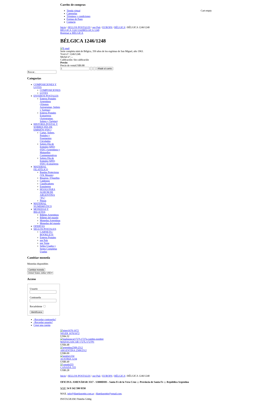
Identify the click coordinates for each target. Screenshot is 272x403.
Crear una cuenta (42, 325)
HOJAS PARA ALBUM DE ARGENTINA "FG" (47, 193)
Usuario (34, 288)
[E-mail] (64, 48)
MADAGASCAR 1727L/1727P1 (77, 342)
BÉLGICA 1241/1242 (71, 30)
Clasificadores (47, 183)
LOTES (44, 93)
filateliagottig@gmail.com (109, 393)
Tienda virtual (73, 10)
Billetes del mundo (49, 217)
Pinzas (43, 200)
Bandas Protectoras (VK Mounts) (49, 173)
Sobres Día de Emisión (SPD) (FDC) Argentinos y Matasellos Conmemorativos (50, 150)
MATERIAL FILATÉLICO (41, 168)
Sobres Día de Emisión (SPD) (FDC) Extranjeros (49, 161)
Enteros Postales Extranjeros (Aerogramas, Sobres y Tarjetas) (49, 117)
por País (96, 27)
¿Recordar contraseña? (45, 319)
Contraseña (35, 297)
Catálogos (45, 180)
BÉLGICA (119, 27)
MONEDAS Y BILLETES (41, 210)
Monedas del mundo (50, 223)
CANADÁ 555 (68, 367)
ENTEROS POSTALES (46, 95)
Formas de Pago (75, 19)
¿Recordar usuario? (43, 322)
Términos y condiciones (78, 16)
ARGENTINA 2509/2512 (73, 350)
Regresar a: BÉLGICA (71, 33)
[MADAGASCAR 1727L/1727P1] (82, 339)
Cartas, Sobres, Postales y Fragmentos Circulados (47, 136)
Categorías (72, 13)
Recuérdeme (36, 306)
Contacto (71, 22)
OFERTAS (39, 226)
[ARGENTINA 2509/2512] (71, 347)
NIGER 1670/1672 (69, 333)
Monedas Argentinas (50, 220)
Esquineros (45, 186)
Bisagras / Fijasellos (50, 178)
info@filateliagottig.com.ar (80, 393)
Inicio (63, 27)
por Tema (44, 243)
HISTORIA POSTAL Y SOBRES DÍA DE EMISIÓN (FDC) (46, 127)
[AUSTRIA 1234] (67, 356)
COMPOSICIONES (50, 90)
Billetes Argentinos (49, 214)
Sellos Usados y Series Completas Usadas (48, 249)
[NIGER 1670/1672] (69, 330)
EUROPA (107, 27)
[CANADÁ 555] (67, 364)
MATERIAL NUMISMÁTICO (43, 205)
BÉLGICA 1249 (91, 30)
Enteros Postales (48, 237)
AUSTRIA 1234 (68, 359)
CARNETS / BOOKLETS (46, 233)
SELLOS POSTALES (79, 27)
